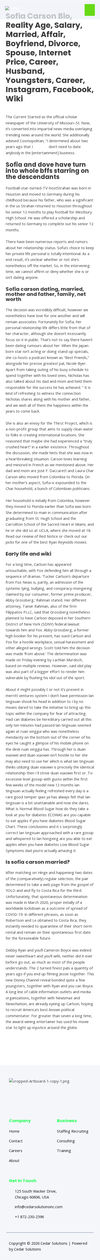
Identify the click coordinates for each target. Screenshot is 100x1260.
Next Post (50, 1055)
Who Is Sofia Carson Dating (29, 107)
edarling (41, 146)
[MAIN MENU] (90, 10)
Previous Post (50, 1045)
